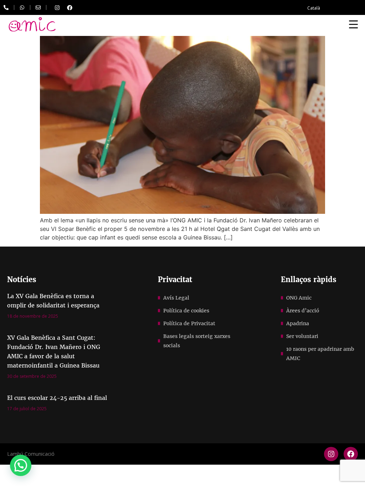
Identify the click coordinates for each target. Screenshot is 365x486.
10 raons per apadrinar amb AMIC (320, 353)
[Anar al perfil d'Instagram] (57, 7)
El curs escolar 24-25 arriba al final (57, 397)
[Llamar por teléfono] (6, 7)
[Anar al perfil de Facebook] (69, 7)
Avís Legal (176, 298)
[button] (20, 465)
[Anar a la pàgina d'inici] (32, 24)
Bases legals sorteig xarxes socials (196, 341)
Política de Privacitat (189, 323)
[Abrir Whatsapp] (22, 7)
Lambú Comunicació (31, 453)
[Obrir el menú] (353, 24)
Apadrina (297, 323)
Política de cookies (186, 310)
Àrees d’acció (302, 310)
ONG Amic (299, 298)
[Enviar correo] (38, 7)
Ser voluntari (302, 336)
